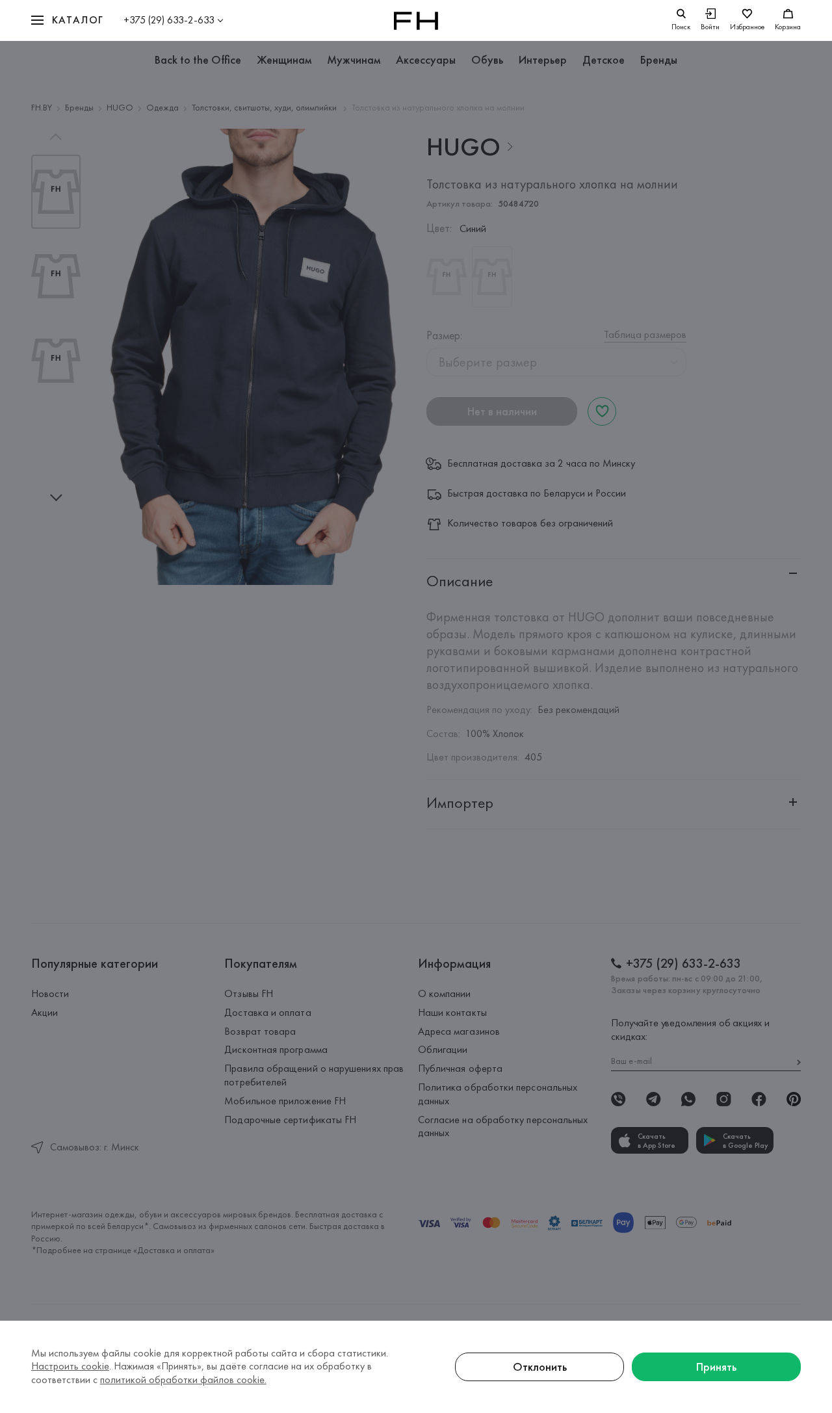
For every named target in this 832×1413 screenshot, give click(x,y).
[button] (67, 20)
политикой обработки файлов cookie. (183, 1379)
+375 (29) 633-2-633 (169, 20)
